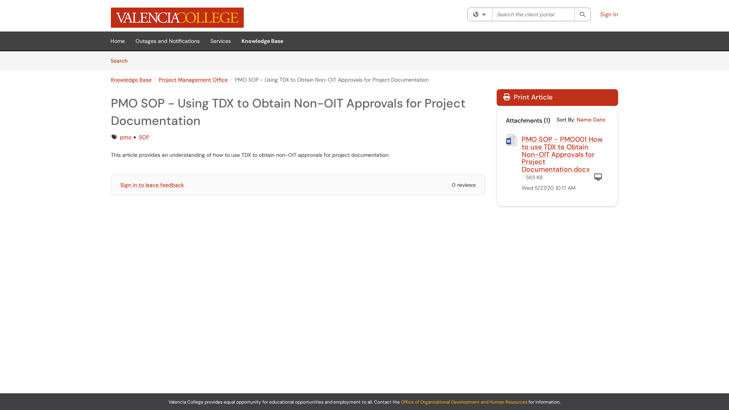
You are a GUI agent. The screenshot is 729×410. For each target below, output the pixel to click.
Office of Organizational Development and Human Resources (464, 402)
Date (599, 119)
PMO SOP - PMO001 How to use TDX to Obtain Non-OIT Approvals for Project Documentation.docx (562, 154)
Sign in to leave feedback (152, 184)
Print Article (532, 97)
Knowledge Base (262, 41)
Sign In (609, 14)
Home (117, 41)
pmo (125, 137)
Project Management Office (193, 79)
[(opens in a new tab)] (177, 18)
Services (220, 41)
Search (121, 60)
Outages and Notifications (168, 41)
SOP (144, 137)
